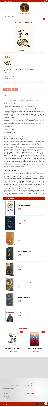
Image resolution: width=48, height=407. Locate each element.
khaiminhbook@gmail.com (18, 16)
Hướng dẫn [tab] (20, 96)
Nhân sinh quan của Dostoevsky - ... (25, 312)
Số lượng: (5, 84)
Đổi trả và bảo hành (28, 385)
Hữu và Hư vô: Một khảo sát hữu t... (25, 220)
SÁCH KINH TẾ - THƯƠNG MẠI (24, 23)
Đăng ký (4, 1)
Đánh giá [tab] (13, 96)
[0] (44, 1)
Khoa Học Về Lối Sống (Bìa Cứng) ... (25, 282)
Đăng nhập (9, 1)
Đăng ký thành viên (28, 387)
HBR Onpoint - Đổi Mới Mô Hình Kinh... (13, 348)
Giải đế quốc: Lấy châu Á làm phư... (25, 236)
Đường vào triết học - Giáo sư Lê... (24, 251)
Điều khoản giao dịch (7, 394)
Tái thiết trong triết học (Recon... (24, 205)
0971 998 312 (7, 89)
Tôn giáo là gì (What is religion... (24, 297)
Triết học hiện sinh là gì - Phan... (24, 266)
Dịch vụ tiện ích (6, 396)
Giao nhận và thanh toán (29, 383)
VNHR (9, 188)
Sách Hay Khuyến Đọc (9, 198)
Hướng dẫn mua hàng (29, 382)
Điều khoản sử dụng (6, 393)
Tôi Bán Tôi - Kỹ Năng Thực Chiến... (35, 348)
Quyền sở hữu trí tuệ (7, 398)
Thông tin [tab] (6, 96)
